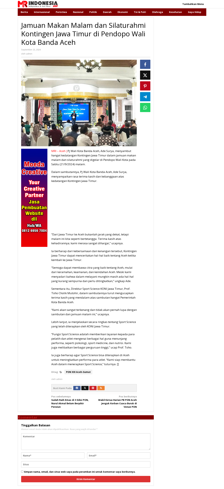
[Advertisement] (94, 209)
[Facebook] (77, 388)
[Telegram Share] (145, 96)
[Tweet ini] (145, 75)
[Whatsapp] (145, 107)
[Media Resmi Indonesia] (38, 3)
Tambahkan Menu (193, 4)
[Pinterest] (93, 388)
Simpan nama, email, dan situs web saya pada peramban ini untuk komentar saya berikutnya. (79, 471)
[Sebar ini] (145, 64)
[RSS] (101, 388)
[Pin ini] (145, 85)
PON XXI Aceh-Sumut (78, 371)
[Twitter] (85, 388)
